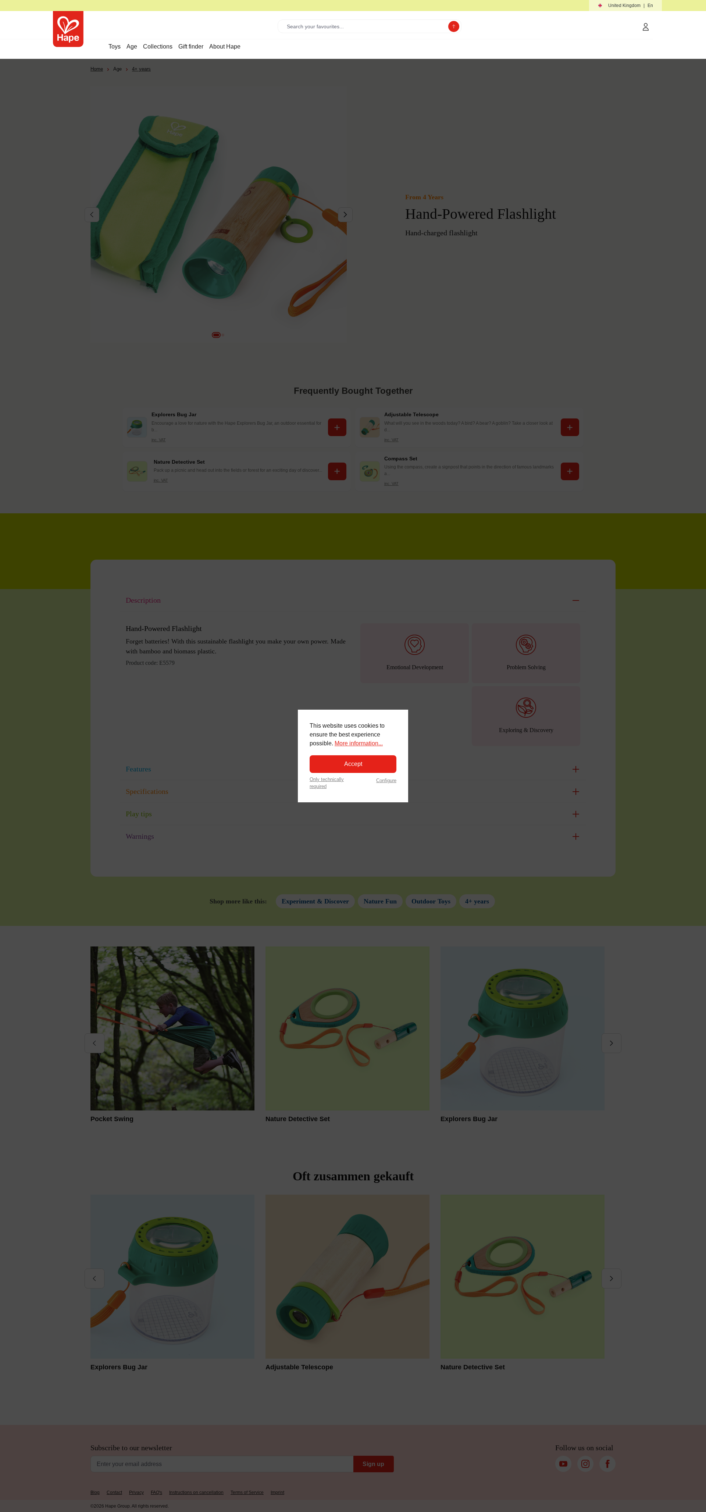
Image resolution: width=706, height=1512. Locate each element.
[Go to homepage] (68, 29)
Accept (353, 764)
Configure (386, 780)
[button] (625, 5)
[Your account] (645, 26)
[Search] (453, 26)
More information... (359, 743)
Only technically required (327, 783)
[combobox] (364, 26)
